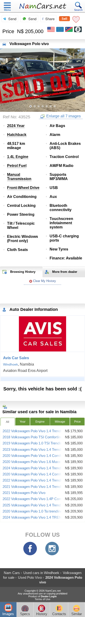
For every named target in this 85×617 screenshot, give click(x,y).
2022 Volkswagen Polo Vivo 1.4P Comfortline (37, 499)
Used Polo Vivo (30, 577)
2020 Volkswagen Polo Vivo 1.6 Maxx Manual (38, 462)
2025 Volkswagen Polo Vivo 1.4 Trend (32, 505)
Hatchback (16, 135)
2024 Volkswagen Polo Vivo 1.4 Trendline (34, 468)
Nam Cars (12, 573)
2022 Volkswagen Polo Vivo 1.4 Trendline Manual (40, 480)
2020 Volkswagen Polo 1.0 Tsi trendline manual (39, 511)
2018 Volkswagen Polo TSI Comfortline (33, 437)
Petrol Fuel (16, 166)
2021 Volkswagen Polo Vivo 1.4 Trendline (34, 487)
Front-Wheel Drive (23, 188)
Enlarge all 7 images (63, 116)
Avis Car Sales (16, 358)
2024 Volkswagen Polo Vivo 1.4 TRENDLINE (37, 517)
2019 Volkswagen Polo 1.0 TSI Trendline (33, 443)
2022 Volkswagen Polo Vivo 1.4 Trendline (34, 431)
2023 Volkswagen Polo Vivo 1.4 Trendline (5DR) (39, 449)
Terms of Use (42, 599)
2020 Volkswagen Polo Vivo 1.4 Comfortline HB (39, 456)
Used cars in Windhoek (41, 573)
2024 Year (16, 126)
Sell (64, 18)
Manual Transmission (19, 177)
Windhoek (10, 364)
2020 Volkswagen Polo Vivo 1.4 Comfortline (36, 474)
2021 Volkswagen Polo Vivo (24, 493)
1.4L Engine (17, 157)
